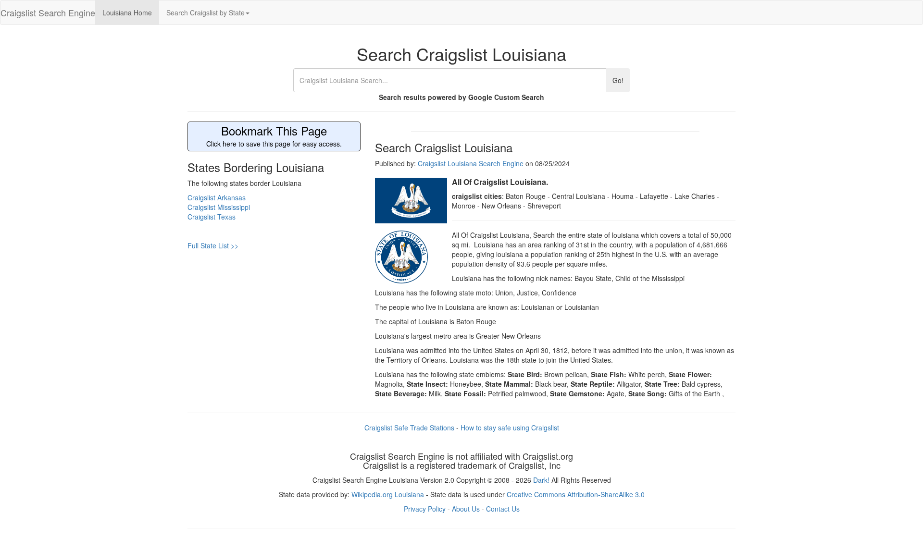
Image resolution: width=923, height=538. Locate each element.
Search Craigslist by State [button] (205, 12)
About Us (466, 509)
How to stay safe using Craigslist (510, 427)
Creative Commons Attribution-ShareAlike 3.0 (576, 494)
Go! (618, 80)
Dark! (541, 480)
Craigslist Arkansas (216, 197)
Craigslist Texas (211, 216)
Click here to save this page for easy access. (274, 136)
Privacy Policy (425, 509)
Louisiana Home (127, 12)
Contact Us (503, 509)
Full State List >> (212, 245)
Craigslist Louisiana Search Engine (471, 163)
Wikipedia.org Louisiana (387, 494)
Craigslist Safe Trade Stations (409, 427)
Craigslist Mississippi (218, 207)
